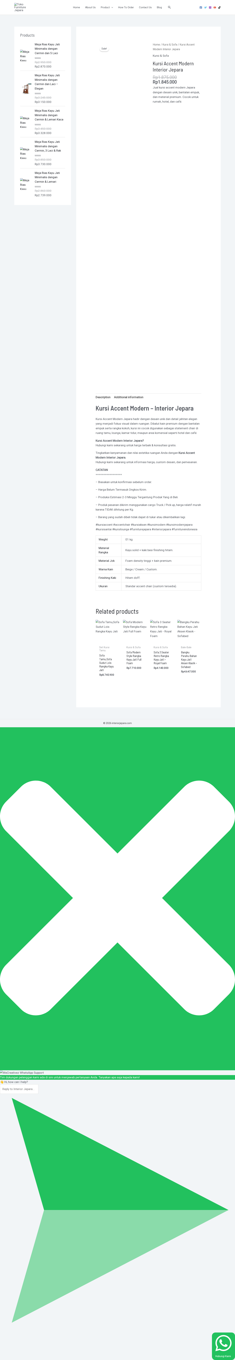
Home (76, 7)
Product (105, 7)
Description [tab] (103, 397)
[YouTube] (214, 7)
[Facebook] (201, 7)
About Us (90, 7)
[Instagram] (210, 7)
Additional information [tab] (128, 397)
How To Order (126, 7)
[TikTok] (219, 7)
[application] (111, 7)
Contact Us (145, 7)
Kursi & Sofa (169, 44)
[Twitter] (205, 7)
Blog (159, 7)
